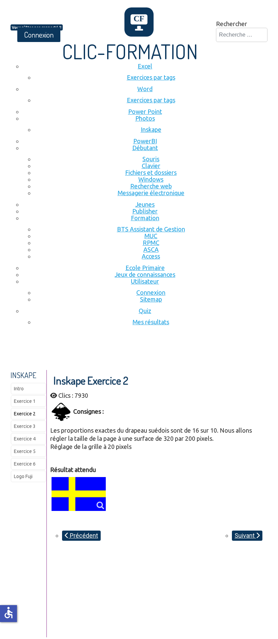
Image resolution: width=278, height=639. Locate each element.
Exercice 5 (25, 451)
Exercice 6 (25, 464)
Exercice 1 (25, 401)
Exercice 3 (25, 426)
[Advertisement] (134, 351)
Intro (19, 388)
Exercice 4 (25, 438)
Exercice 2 (25, 413)
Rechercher (231, 23)
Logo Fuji (23, 476)
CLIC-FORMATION (130, 51)
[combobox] (241, 35)
